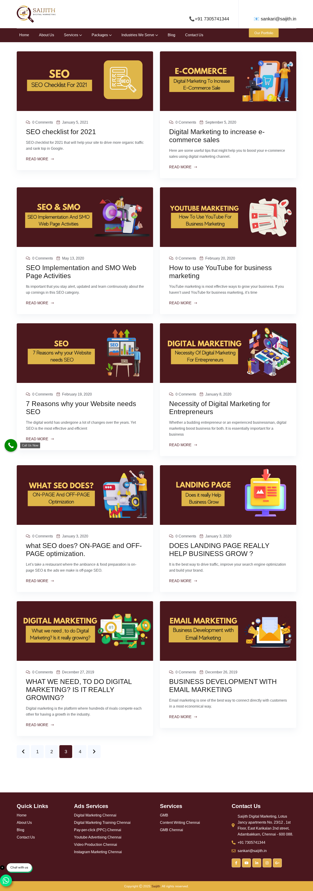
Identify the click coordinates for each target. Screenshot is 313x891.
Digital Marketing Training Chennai (102, 823)
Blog (171, 35)
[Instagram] (267, 862)
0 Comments (42, 122)
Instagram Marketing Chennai (98, 852)
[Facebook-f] (236, 862)
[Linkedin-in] (256, 862)
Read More (37, 159)
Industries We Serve (137, 35)
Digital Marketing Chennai (95, 815)
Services (71, 35)
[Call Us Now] (11, 445)
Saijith (155, 886)
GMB (164, 815)
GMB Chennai (171, 830)
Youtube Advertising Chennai (97, 837)
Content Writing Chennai (180, 823)
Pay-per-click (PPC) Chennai (97, 830)
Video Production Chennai (95, 845)
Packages (100, 35)
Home (24, 35)
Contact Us (194, 35)
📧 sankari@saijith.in (275, 18)
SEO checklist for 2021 (61, 132)
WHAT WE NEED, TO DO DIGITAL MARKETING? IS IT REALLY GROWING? (79, 689)
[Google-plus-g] (277, 862)
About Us (46, 35)
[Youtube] (246, 862)
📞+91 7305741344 (209, 18)
